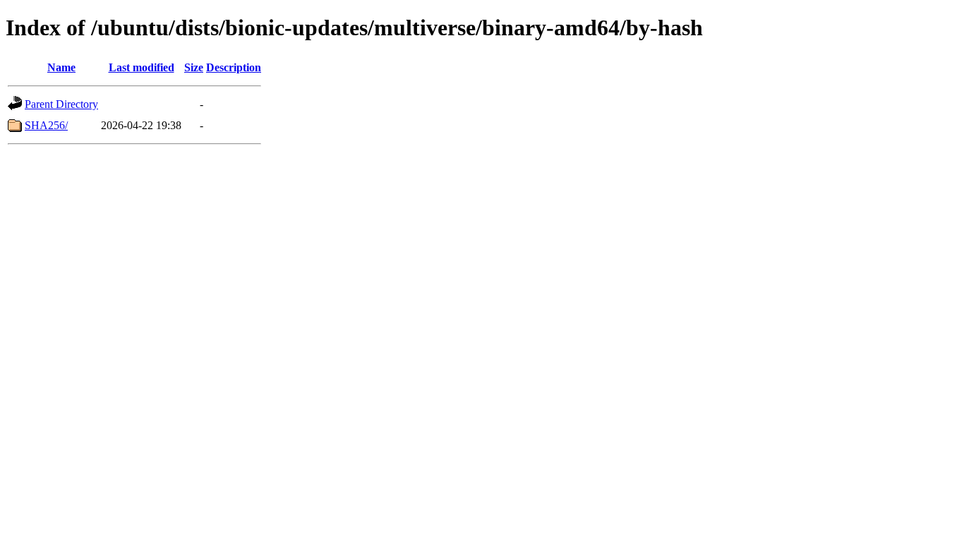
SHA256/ (46, 125)
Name (61, 67)
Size (193, 67)
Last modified (141, 67)
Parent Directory (61, 104)
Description (233, 67)
